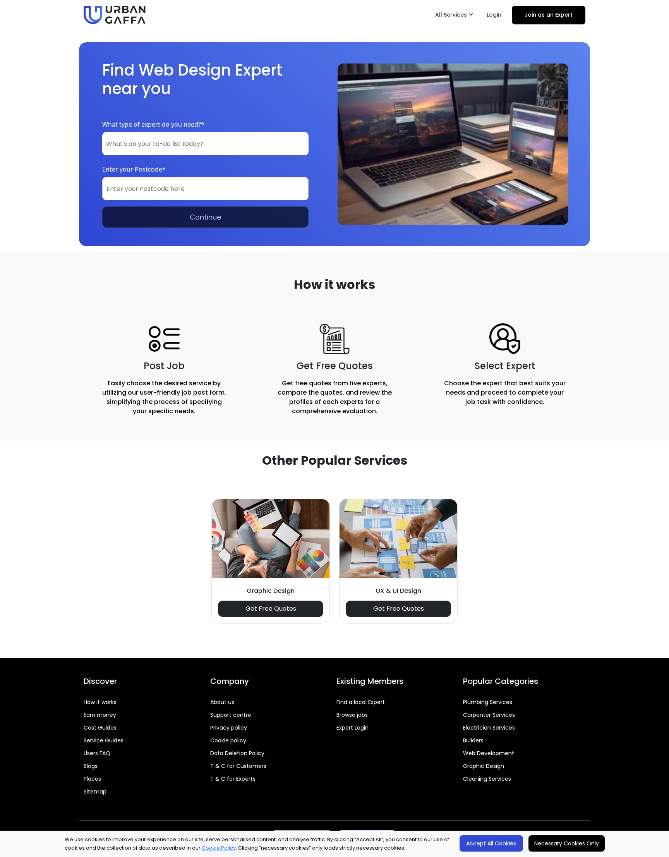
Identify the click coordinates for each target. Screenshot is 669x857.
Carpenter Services (489, 715)
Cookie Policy (219, 848)
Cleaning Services (487, 779)
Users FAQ (97, 753)
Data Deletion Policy (237, 753)
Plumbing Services (487, 702)
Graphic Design (483, 766)
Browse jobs (352, 715)
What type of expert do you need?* (153, 124)
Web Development (488, 753)
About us (222, 702)
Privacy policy (228, 728)
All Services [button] (451, 15)
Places (92, 779)
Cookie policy (228, 740)
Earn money (100, 715)
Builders (473, 740)
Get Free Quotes (270, 608)
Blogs (91, 766)
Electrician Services (489, 728)
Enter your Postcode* (134, 169)
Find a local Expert (360, 702)
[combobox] (205, 143)
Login (494, 15)
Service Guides (104, 740)
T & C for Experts (233, 779)
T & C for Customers (238, 766)
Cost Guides (100, 728)
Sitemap (95, 791)
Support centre (230, 715)
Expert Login (352, 728)
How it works (100, 702)
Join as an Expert (549, 15)
